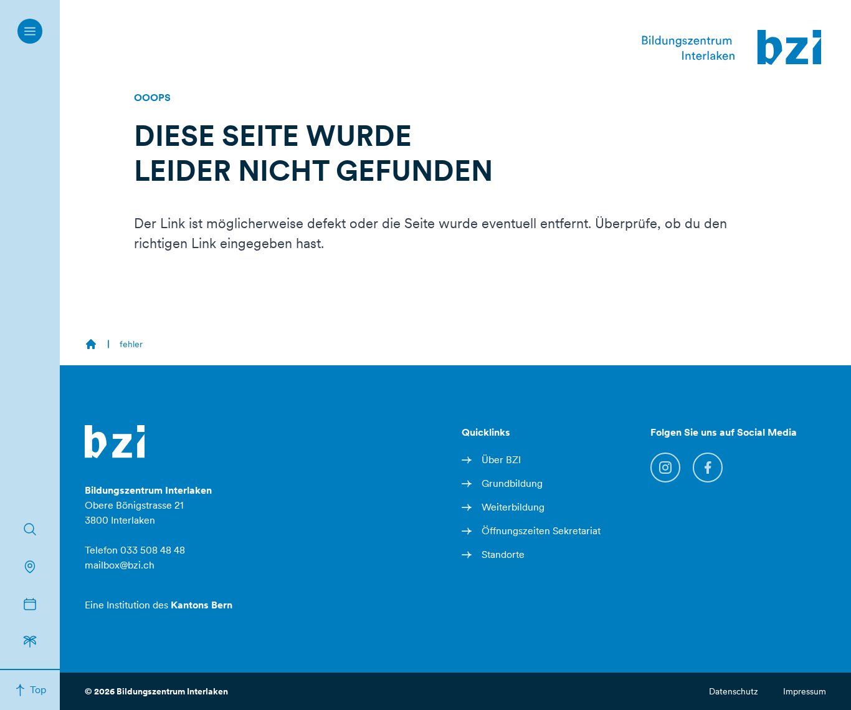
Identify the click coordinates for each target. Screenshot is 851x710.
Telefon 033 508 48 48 (135, 550)
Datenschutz (733, 691)
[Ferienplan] (30, 641)
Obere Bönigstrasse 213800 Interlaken (148, 505)
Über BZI (501, 460)
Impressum (804, 691)
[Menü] (29, 31)
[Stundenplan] (30, 604)
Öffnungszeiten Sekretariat (541, 531)
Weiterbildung (513, 507)
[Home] (91, 344)
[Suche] (30, 529)
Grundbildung (512, 483)
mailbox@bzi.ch (120, 565)
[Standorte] (30, 567)
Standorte (503, 554)
